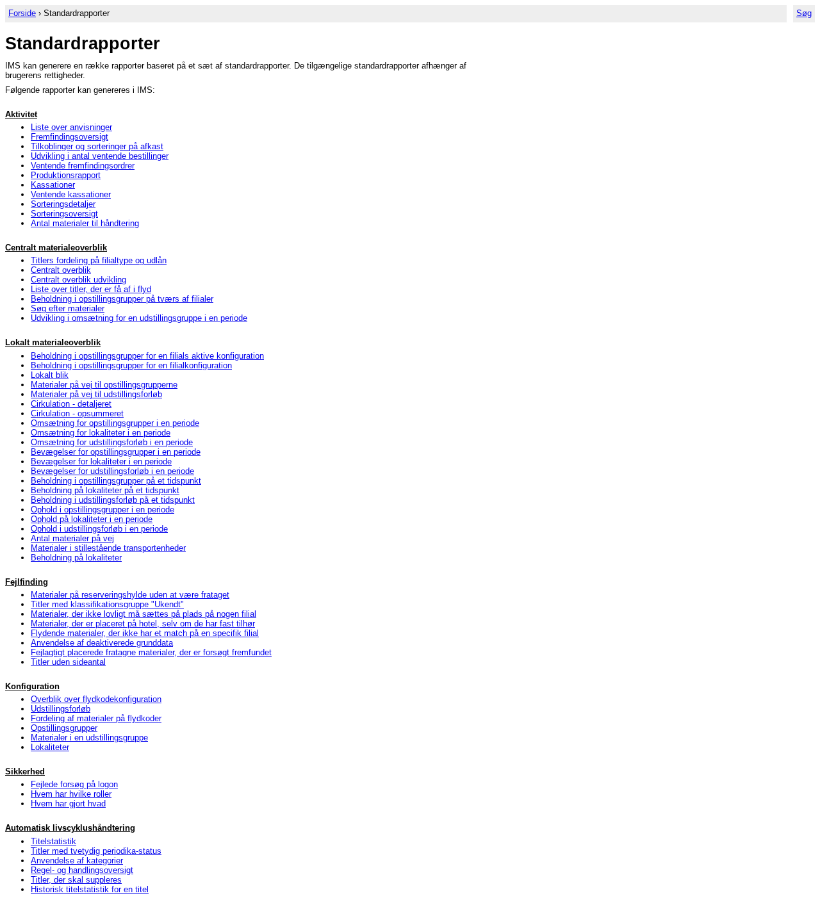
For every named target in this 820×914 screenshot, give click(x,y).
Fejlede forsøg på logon (74, 784)
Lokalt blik (50, 375)
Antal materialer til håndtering (85, 223)
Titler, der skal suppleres (76, 880)
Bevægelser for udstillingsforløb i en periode (112, 471)
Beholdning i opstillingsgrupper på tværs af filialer (122, 299)
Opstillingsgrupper (64, 728)
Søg (804, 13)
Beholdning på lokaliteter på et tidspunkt (105, 490)
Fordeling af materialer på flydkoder (96, 718)
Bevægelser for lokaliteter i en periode (101, 461)
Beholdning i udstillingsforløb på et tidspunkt (113, 500)
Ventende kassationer (71, 194)
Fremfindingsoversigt (69, 137)
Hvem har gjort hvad (68, 803)
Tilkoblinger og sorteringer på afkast (97, 146)
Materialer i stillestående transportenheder (108, 548)
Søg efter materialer (67, 308)
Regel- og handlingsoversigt (82, 870)
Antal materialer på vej (72, 538)
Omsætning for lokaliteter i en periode (100, 432)
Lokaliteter (50, 747)
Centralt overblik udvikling (78, 279)
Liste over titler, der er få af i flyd (91, 289)
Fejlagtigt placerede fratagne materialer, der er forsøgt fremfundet (151, 652)
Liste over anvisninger (71, 127)
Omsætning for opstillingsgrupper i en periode (115, 423)
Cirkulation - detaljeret (71, 404)
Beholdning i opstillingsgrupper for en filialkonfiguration (131, 365)
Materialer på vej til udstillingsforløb (96, 394)
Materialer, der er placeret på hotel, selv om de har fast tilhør (143, 623)
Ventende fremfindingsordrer (83, 165)
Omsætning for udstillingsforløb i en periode (112, 442)
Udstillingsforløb (60, 709)
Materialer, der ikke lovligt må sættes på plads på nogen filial (143, 614)
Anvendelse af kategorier (77, 860)
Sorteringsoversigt (64, 213)
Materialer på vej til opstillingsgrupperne (104, 384)
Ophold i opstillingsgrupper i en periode (102, 509)
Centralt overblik (61, 270)
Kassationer (53, 185)
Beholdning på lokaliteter (76, 557)
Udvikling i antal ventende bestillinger (99, 156)
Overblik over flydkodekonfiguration (96, 699)
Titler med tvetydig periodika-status (96, 851)
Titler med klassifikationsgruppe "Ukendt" (107, 604)
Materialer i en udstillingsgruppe (89, 737)
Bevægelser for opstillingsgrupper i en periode (116, 452)
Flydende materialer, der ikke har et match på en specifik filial (145, 633)
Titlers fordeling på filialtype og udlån (99, 260)
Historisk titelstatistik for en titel (90, 889)
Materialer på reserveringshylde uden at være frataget (130, 595)
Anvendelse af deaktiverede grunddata (102, 643)
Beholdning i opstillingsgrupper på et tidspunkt (116, 481)
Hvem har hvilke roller (71, 794)
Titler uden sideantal (68, 662)
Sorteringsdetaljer (63, 204)
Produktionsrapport (66, 175)
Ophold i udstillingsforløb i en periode (99, 529)
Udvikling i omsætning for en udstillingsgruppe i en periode (139, 318)
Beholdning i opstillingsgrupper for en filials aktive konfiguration (147, 356)
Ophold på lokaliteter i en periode (91, 519)
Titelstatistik (53, 841)
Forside (22, 13)
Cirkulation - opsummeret (77, 413)
